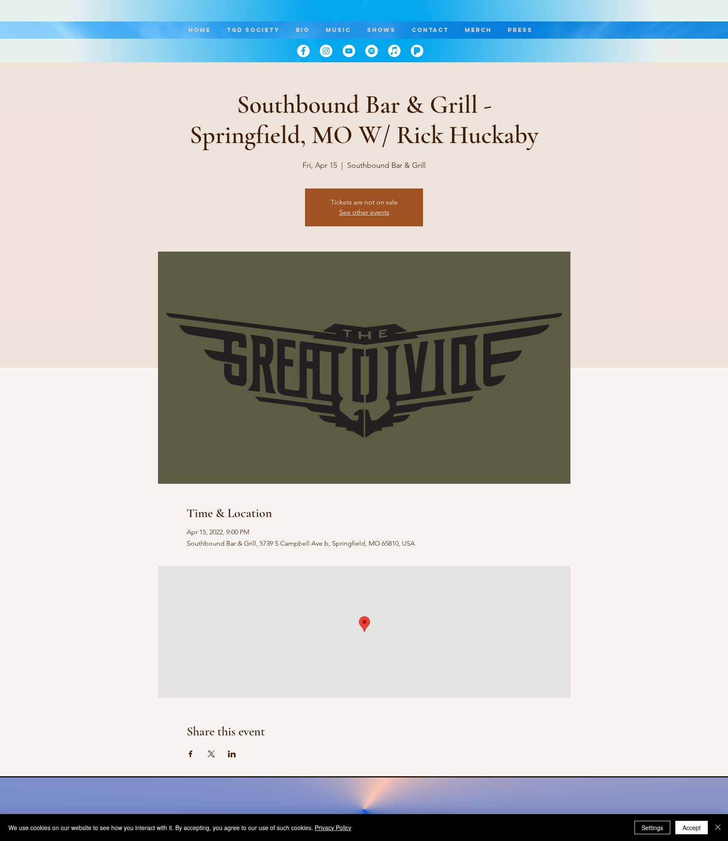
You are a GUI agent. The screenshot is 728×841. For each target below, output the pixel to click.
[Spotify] (371, 51)
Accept (691, 827)
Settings (652, 827)
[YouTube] (349, 51)
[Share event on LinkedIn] (232, 754)
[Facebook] (303, 51)
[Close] (718, 827)
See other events (364, 212)
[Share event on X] (211, 754)
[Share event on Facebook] (191, 754)
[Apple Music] (394, 51)
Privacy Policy (333, 827)
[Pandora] (417, 51)
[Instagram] (326, 51)
